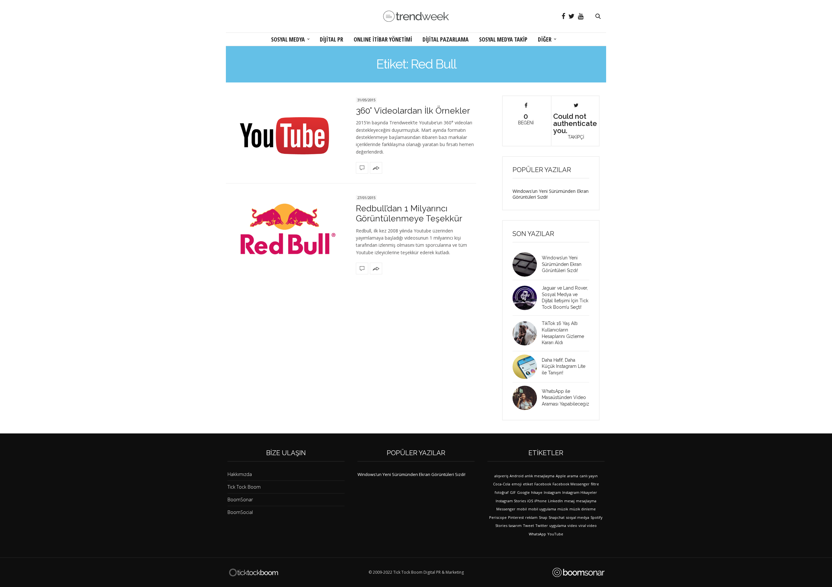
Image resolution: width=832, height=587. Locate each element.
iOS (530, 500)
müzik (562, 508)
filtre (595, 483)
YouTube (555, 533)
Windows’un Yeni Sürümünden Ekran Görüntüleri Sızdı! (551, 194)
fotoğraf (502, 492)
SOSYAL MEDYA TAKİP (503, 39)
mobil (522, 508)
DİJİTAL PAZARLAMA (445, 39)
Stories (501, 525)
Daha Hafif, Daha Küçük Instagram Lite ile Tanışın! (563, 366)
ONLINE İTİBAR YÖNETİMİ (383, 39)
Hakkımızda (240, 474)
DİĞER (545, 39)
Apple (561, 475)
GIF (513, 492)
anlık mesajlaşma (539, 475)
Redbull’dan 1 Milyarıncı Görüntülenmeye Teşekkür (409, 213)
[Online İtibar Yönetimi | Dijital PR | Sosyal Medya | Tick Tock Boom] (254, 572)
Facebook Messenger (571, 483)
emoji (517, 483)
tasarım (515, 525)
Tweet (528, 525)
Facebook (542, 483)
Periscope (498, 517)
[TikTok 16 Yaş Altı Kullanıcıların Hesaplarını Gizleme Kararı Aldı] (527, 333)
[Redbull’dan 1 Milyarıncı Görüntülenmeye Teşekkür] (286, 234)
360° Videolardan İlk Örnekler (413, 111)
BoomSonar (240, 499)
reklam (531, 517)
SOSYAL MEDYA (288, 39)
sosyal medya (577, 517)
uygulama (557, 525)
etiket (528, 483)
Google (523, 492)
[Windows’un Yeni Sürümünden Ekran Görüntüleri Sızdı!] (527, 264)
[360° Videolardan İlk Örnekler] (286, 134)
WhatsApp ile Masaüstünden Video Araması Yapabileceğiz (565, 397)
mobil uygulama (542, 508)
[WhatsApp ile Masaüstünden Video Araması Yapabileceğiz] (527, 398)
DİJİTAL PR (331, 39)
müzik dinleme (582, 508)
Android (517, 475)
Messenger (505, 508)
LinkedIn (555, 500)
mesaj (569, 500)
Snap (543, 517)
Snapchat (557, 517)
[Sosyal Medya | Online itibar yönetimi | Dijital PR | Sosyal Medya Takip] (416, 16)
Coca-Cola (501, 483)
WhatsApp (537, 533)
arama (572, 475)
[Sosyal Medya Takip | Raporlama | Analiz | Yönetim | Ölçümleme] (578, 572)
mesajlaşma (586, 500)
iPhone (540, 500)
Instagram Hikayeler (579, 492)
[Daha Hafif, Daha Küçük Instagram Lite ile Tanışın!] (527, 367)
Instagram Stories (511, 500)
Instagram (552, 492)
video (572, 525)
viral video (587, 525)
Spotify (597, 517)
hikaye (536, 492)
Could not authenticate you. (575, 125)
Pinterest (516, 517)
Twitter (541, 525)
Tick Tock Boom (244, 487)
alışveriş (501, 475)
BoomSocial (240, 512)
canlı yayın (588, 475)
